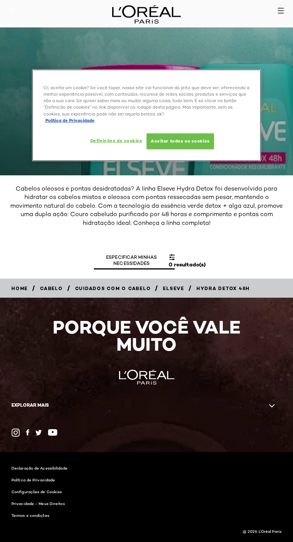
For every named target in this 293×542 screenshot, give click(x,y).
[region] (146, 115)
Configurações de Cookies (36, 491)
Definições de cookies (116, 140)
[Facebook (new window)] (27, 432)
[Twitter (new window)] (38, 433)
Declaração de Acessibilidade (39, 468)
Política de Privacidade (33, 480)
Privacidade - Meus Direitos (38, 503)
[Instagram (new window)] (15, 432)
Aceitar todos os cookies (180, 140)
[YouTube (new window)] (52, 432)
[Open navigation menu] (281, 10)
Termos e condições (30, 515)
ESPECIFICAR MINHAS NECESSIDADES (131, 260)
